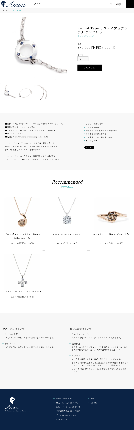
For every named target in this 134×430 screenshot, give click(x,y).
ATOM (94, 402)
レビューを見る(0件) (95, 124)
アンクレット (18, 10)
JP (35, 3)
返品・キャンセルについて (68, 407)
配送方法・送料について (67, 402)
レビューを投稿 (92, 127)
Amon (5, 10)
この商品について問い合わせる (99, 137)
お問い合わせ (62, 419)
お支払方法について (65, 398)
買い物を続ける (92, 140)
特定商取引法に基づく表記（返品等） (102, 130)
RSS (92, 398)
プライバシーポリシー (66, 415)
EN (40, 3)
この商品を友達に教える (96, 134)
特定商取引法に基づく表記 (68, 411)
